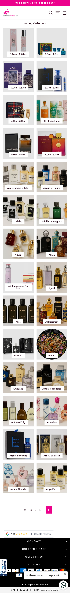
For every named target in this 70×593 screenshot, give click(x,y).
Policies (34, 564)
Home (27, 23)
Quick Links (34, 556)
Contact (34, 541)
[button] (3, 567)
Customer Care (34, 549)
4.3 (13, 590)
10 (40, 510)
